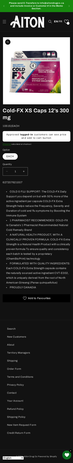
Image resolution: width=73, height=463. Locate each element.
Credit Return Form (18, 433)
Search (11, 328)
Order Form (14, 369)
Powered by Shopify (47, 456)
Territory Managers (18, 352)
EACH (10, 156)
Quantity (7, 164)
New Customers (16, 336)
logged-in (26, 134)
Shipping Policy (16, 417)
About (10, 344)
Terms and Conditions (20, 377)
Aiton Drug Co (30, 456)
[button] (4, 22)
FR (60, 21)
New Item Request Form (21, 425)
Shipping (7, 144)
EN (56, 21)
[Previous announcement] (4, 6)
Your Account (15, 400)
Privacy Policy (15, 385)
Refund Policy (15, 409)
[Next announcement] (69, 6)
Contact (11, 393)
